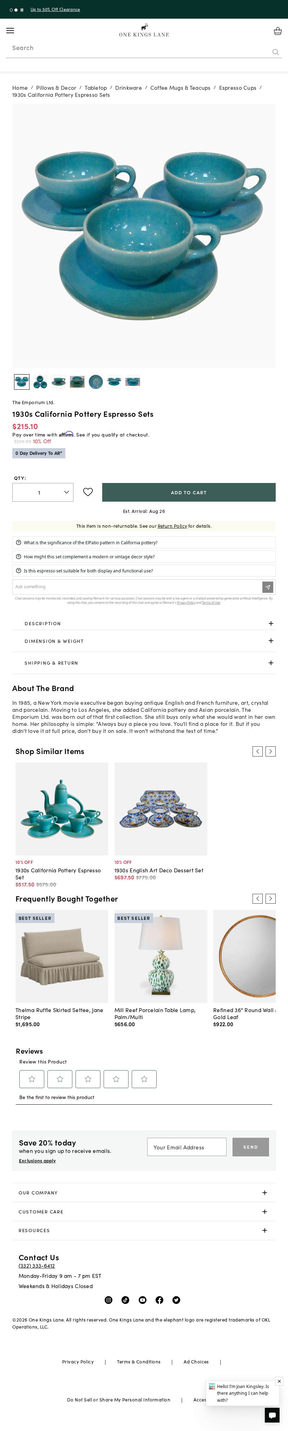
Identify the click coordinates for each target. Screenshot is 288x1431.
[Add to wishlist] (88, 492)
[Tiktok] (127, 1299)
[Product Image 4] (96, 382)
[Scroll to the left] (257, 751)
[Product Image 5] (114, 382)
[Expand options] (271, 623)
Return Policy (173, 525)
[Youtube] (144, 1299)
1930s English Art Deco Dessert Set (158, 870)
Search (22, 47)
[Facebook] (161, 1299)
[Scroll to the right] (270, 751)
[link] (144, 623)
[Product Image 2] (58, 382)
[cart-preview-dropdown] (278, 31)
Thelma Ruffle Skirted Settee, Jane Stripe (59, 1013)
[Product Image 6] (132, 382)
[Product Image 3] (77, 382)
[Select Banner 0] (11, 10)
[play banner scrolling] (22, 10)
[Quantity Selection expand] (67, 492)
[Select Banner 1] (16, 10)
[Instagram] (110, 1299)
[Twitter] (177, 1299)
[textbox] (42, 492)
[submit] (276, 52)
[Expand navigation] (15, 30)
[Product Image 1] (40, 382)
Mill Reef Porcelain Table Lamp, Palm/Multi (155, 1013)
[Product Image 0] (22, 382)
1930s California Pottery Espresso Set (58, 873)
